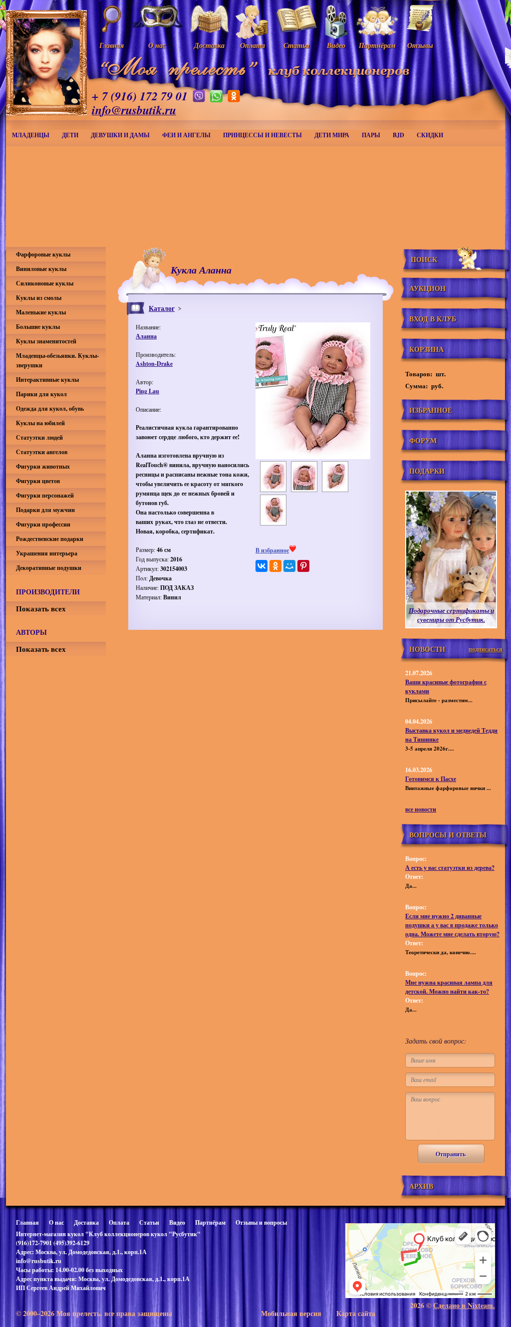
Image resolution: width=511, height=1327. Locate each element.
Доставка (86, 1222)
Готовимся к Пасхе (430, 779)
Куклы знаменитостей (46, 341)
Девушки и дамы (120, 135)
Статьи (149, 1222)
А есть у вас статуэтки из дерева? (450, 867)
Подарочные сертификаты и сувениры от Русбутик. (451, 615)
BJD (398, 135)
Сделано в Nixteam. (464, 1305)
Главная (27, 1222)
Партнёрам (210, 1222)
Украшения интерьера (46, 553)
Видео (177, 1222)
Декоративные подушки (48, 567)
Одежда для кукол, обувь (50, 408)
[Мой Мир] (289, 566)
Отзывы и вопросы (261, 1222)
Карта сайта (355, 1313)
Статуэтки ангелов (41, 452)
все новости (420, 809)
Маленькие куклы (41, 312)
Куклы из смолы (38, 297)
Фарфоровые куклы (43, 254)
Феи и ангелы (186, 135)
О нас (56, 1222)
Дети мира (331, 135)
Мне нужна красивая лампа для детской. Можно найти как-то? (449, 987)
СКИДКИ (430, 135)
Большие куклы (38, 326)
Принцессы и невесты (262, 135)
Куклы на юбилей (40, 423)
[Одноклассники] (275, 566)
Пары (371, 135)
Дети (70, 135)
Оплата (119, 1222)
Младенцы (30, 135)
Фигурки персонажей (45, 495)
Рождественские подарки (49, 538)
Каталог (162, 308)
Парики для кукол (41, 394)
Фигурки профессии (43, 524)
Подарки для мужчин (45, 510)
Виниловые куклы (41, 269)
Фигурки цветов (38, 481)
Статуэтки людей (39, 437)
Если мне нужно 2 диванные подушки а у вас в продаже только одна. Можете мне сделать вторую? (452, 925)
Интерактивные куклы (47, 379)
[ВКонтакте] (261, 566)
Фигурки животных (43, 466)
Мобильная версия (291, 1313)
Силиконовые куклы (44, 283)
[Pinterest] (303, 566)
